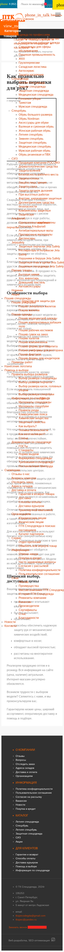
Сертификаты (28, 609)
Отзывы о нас (21, 474)
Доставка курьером (31, 505)
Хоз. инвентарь (29, 278)
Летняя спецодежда (32, 82)
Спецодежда (20, 78)
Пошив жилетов (29, 310)
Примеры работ (22, 362)
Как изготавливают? (32, 434)
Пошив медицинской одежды (38, 318)
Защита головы (29, 178)
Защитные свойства (32, 422)
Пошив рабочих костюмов (36, 330)
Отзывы (20, 756)
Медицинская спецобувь (35, 146)
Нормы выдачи (29, 454)
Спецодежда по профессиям (31, 34)
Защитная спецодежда (34, 90)
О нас (15, 578)
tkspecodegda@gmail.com (31, 915)
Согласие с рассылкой (33, 565)
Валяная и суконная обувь (36, 126)
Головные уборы (30, 98)
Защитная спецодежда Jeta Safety (41, 266)
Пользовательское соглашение (39, 573)
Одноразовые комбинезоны (37, 222)
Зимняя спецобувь (31, 138)
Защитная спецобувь (33, 142)
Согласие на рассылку (29, 796)
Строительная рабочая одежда (39, 42)
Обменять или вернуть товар (38, 545)
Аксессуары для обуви (34, 122)
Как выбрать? (28, 426)
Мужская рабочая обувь (34, 150)
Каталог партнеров (31, 533)
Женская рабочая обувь (34, 130)
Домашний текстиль (32, 282)
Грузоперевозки (29, 62)
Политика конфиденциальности (39, 570)
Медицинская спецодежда (36, 94)
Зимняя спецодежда (32, 86)
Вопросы (21, 759)
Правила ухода (29, 410)
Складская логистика (32, 66)
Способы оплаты (30, 502)
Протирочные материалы (35, 234)
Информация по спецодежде (31, 398)
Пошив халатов (29, 338)
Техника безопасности (33, 430)
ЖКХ (22, 58)
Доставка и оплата (24, 490)
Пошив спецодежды (17, 298)
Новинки (17, 290)
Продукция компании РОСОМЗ (39, 162)
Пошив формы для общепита (38, 346)
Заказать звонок (18, 927)
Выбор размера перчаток (35, 382)
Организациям (21, 514)
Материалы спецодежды (35, 402)
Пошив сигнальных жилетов (37, 306)
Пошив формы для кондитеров (39, 358)
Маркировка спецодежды (35, 458)
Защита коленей (29, 170)
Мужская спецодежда (33, 106)
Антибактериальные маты (36, 230)
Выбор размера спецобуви (36, 394)
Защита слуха (28, 186)
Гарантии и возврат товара (36, 494)
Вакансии (25, 601)
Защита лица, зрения (33, 182)
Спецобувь (19, 110)
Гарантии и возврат (27, 854)
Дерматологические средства (38, 166)
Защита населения (31, 74)
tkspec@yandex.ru (26, 919)
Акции (16, 294)
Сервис (17, 538)
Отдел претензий (30, 542)
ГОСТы (23, 446)
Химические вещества (33, 418)
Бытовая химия (29, 274)
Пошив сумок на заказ (33, 334)
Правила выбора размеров (30, 374)
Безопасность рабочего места (38, 174)
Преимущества (29, 585)
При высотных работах (34, 194)
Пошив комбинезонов (33, 342)
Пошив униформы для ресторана (41, 350)
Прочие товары (22, 270)
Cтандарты (26, 450)
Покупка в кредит (30, 558)
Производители (29, 605)
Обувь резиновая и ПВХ (34, 154)
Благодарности (29, 617)
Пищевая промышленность (37, 54)
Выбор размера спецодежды (38, 378)
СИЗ (15, 158)
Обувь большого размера (35, 114)
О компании (12, 470)
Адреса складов (22, 486)
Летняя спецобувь (31, 134)
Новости (10, 621)
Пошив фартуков (30, 354)
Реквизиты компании (32, 597)
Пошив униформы (24, 302)
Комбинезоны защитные (35, 210)
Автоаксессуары (30, 286)
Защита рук (26, 214)
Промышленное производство (39, 38)
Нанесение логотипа (18, 366)
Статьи (23, 438)
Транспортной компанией (35, 510)
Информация (20, 550)
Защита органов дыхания (35, 190)
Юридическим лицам (32, 518)
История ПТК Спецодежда (36, 593)
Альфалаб (18, 218)
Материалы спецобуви (34, 406)
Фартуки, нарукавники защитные (40, 198)
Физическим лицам (31, 522)
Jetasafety (18, 242)
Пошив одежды (22, 314)
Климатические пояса (33, 414)
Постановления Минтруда (36, 466)
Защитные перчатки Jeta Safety (39, 246)
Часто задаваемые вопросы (37, 561)
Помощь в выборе (16, 370)
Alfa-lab (23, 581)
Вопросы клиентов (24, 478)
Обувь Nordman (29, 118)
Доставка (25, 498)
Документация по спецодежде (31, 442)
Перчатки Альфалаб (32, 226)
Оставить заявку (37, 927)
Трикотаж (25, 102)
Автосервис (26, 70)
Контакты (10, 625)
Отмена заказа (28, 553)
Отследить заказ (22, 482)
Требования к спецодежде (36, 462)
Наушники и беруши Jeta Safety (39, 258)
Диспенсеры (27, 238)
